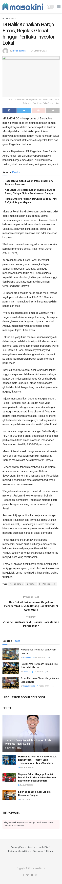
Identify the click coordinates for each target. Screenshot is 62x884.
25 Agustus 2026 (13, 748)
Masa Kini (27, 657)
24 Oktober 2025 (39, 50)
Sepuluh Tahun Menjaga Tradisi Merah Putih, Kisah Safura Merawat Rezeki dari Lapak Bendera (37, 777)
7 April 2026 (43, 686)
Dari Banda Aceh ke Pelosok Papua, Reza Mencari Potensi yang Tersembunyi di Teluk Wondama (37, 759)
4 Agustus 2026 (26, 785)
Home (5, 18)
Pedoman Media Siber (18, 851)
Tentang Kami (17, 847)
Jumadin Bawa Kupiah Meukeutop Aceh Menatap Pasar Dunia (28, 742)
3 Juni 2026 (38, 672)
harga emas (16, 584)
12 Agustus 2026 (27, 767)
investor (31, 584)
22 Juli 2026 (40, 657)
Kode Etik (43, 847)
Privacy (49, 851)
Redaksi (26, 672)
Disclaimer (38, 851)
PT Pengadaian (47, 584)
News (13, 18)
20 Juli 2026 (25, 799)
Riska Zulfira (19, 50)
